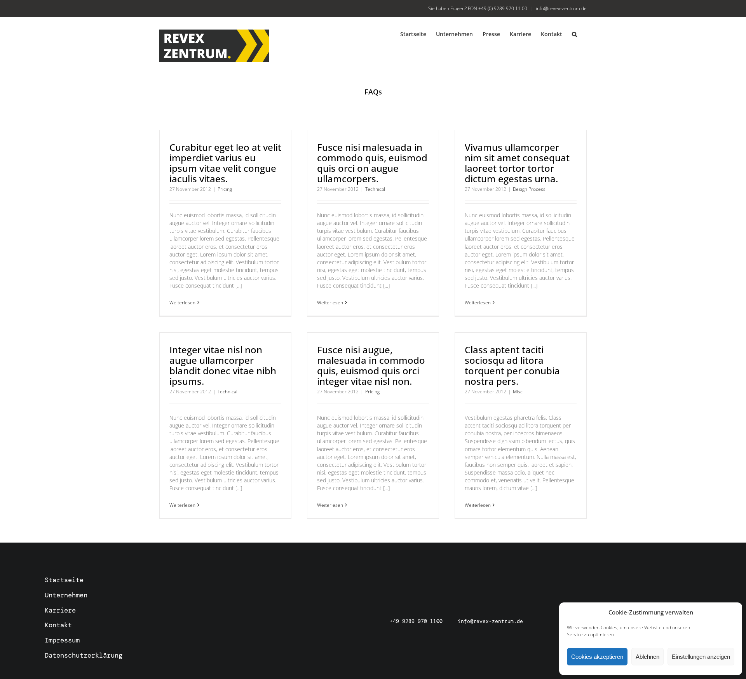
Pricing (225, 189)
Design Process (529, 189)
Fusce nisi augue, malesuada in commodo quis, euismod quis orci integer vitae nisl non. (371, 365)
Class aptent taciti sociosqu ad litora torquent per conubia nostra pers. (512, 365)
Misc (518, 391)
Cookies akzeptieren (597, 656)
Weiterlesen (182, 302)
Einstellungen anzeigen (701, 656)
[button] (574, 33)
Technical (375, 189)
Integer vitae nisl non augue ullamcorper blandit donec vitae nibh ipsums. (222, 365)
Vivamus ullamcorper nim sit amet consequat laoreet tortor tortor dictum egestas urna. (517, 163)
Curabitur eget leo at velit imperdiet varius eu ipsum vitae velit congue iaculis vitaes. (225, 163)
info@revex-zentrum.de (561, 8)
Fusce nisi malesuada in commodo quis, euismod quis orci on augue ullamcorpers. (372, 163)
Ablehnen (647, 656)
